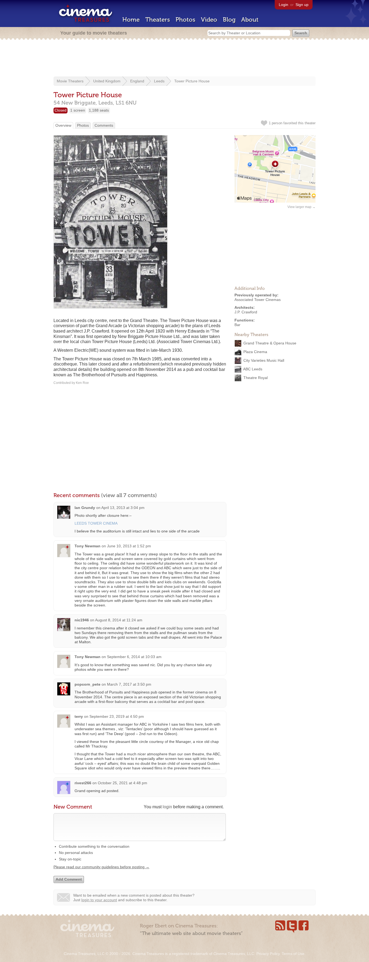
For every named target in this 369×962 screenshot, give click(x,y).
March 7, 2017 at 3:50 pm (129, 684)
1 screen (77, 110)
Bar (237, 325)
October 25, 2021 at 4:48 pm (122, 783)
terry (79, 716)
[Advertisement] (184, 58)
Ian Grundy (85, 507)
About (250, 19)
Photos (185, 19)
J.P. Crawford (245, 312)
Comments (104, 125)
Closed (60, 110)
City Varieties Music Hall (263, 360)
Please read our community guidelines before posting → (101, 867)
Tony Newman (87, 546)
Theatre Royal (255, 377)
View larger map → (301, 207)
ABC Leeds (252, 369)
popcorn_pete (87, 684)
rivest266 (83, 783)
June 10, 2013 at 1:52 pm (129, 546)
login (167, 807)
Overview (63, 125)
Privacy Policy (268, 953)
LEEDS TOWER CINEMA (96, 523)
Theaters (157, 19)
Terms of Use (293, 953)
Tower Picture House (192, 81)
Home (131, 19)
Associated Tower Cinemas (257, 299)
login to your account (99, 900)
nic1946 (82, 620)
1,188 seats (99, 110)
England (137, 81)
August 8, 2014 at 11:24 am (118, 620)
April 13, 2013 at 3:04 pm (123, 507)
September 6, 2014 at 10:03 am (134, 657)
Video (209, 19)
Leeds (159, 81)
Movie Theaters (70, 81)
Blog (229, 19)
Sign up (302, 4)
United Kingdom (106, 81)
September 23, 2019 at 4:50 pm (116, 716)
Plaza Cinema (255, 351)
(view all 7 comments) (129, 495)
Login (283, 4)
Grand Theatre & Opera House (269, 343)
